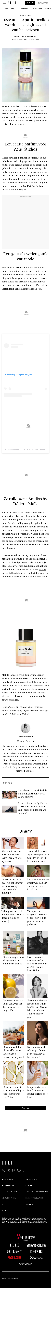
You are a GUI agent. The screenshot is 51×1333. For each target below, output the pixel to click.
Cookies (29, 1204)
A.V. (3, 1204)
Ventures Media (9, 1198)
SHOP (30, 2)
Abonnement (8, 1179)
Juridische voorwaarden (37, 1192)
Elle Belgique (8, 1185)
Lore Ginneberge (28, 36)
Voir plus (25, 1108)
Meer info (5, 1224)
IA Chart (6, 1210)
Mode (5, 8)
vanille (42, 569)
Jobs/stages (31, 1179)
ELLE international (11, 1192)
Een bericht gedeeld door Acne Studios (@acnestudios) (25, 449)
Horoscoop (37, 8)
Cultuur (24, 8)
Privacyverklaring (34, 1198)
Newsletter (42, 3)
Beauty (14, 8)
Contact (30, 1185)
